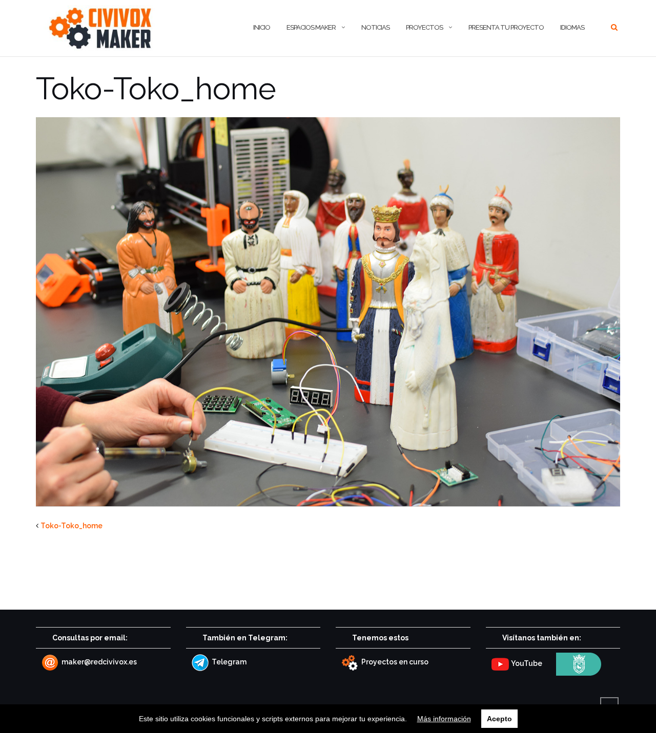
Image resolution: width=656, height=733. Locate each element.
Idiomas (572, 27)
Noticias (375, 27)
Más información (444, 719)
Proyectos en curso (394, 662)
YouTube (526, 663)
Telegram (228, 662)
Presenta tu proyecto (506, 27)
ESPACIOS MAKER (311, 27)
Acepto (499, 719)
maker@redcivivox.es (98, 662)
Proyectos (424, 27)
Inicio (261, 27)
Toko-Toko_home (71, 526)
